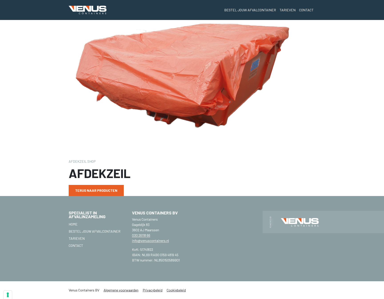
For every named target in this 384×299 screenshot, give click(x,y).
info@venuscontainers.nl (150, 240)
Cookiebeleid (176, 290)
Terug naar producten (96, 190)
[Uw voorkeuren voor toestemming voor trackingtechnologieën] (8, 295)
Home (73, 224)
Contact (306, 10)
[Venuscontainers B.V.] (87, 10)
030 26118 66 (141, 235)
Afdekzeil (78, 161)
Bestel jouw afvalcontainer (250, 10)
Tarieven (288, 10)
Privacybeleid (152, 290)
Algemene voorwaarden (121, 290)
